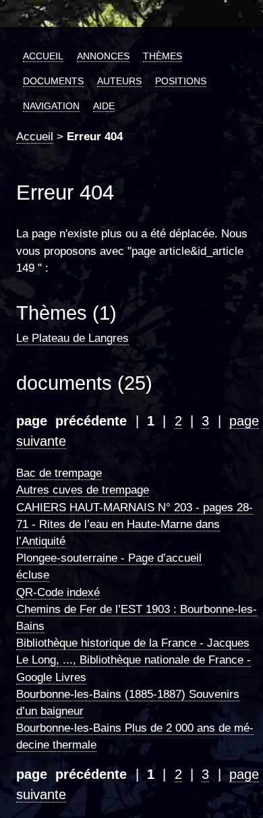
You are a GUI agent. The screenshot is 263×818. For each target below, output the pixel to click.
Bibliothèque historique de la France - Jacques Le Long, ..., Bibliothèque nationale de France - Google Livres (133, 660)
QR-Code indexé (58, 592)
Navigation (51, 105)
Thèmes (162, 56)
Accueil (43, 56)
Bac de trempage (59, 473)
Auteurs (119, 81)
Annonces (103, 56)
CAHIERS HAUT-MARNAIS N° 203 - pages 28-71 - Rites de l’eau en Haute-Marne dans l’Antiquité (134, 524)
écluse (32, 574)
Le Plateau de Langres (72, 338)
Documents (53, 81)
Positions (180, 81)
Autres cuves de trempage (82, 490)
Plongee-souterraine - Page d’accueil (109, 558)
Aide (104, 105)
